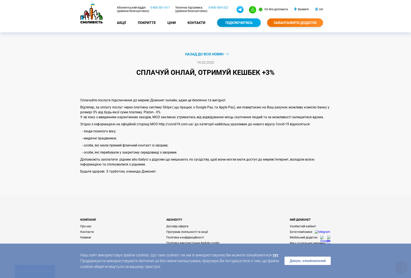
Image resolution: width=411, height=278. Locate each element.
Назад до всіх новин (204, 54)
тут (275, 255)
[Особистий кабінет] (252, 9)
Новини (85, 237)
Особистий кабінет (303, 226)
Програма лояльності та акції (187, 232)
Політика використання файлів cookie (192, 243)
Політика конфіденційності (185, 237)
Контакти (196, 23)
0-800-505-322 (218, 7)
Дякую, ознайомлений (308, 261)
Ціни (171, 23)
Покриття (147, 23)
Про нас (85, 226)
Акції (121, 23)
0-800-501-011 (160, 7)
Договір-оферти (177, 226)
